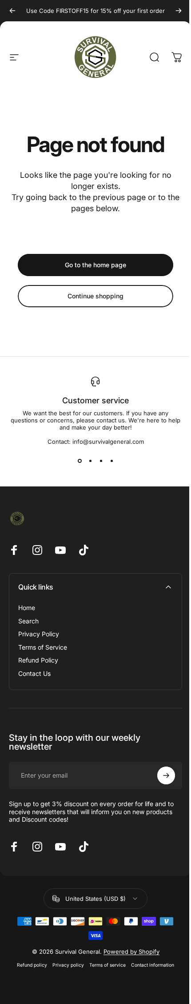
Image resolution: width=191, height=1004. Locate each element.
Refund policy (32, 965)
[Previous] (12, 10)
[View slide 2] (90, 461)
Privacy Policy (38, 634)
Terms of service (107, 965)
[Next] (178, 10)
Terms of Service (42, 647)
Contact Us (34, 673)
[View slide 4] (111, 461)
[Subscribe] (166, 775)
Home (26, 607)
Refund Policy (38, 660)
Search (28, 621)
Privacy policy (68, 965)
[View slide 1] (79, 461)
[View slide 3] (101, 461)
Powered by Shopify (131, 951)
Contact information (152, 965)
